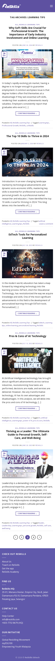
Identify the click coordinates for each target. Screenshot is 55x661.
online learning (12, 325)
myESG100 (7, 643)
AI (39, 418)
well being (6, 528)
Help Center (8, 615)
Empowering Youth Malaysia (16, 646)
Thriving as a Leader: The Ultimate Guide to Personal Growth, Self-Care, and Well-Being (27, 434)
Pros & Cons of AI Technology (27, 336)
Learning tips (44, 122)
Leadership (6, 525)
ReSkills (39, 45)
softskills (30, 125)
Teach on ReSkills (10, 564)
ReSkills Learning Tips (29, 25)
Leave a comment (46, 224)
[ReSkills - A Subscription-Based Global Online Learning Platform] (11, 6)
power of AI (27, 420)
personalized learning (27, 325)
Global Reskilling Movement (16, 639)
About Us (6, 561)
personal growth (29, 525)
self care (47, 525)
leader (41, 523)
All (16, 25)
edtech (41, 322)
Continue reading (27, 113)
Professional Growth (10, 125)
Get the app (8, 568)
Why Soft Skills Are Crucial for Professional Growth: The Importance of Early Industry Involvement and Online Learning (28, 33)
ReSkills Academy (10, 571)
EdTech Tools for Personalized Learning (28, 236)
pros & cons (38, 420)
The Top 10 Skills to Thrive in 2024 (27, 136)
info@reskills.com (10, 619)
